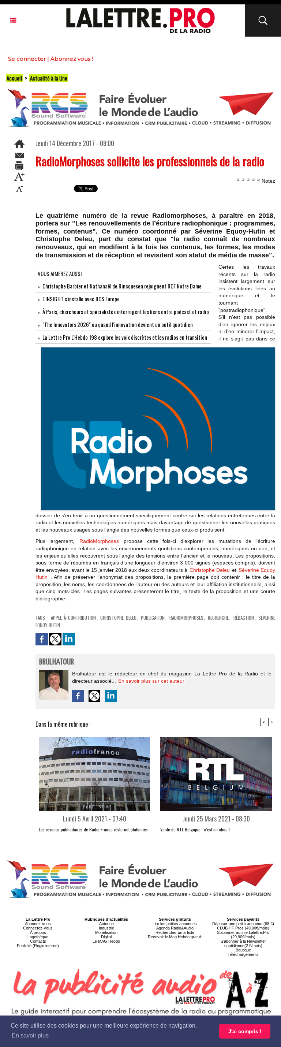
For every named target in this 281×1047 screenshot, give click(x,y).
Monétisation (106, 932)
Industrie (106, 928)
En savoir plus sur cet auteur (151, 681)
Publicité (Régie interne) (38, 945)
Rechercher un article (175, 932)
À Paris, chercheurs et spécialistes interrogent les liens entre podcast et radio (125, 312)
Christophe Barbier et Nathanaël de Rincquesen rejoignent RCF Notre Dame (122, 286)
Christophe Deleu (210, 570)
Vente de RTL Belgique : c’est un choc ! (195, 829)
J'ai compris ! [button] (245, 1031)
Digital (106, 937)
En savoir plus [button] (30, 1035)
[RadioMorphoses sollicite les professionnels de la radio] (158, 349)
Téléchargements (243, 954)
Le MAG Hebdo (106, 941)
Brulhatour (56, 662)
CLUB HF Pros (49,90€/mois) (243, 928)
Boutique (243, 950)
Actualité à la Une (48, 78)
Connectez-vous (38, 928)
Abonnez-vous (38, 923)
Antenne (106, 923)
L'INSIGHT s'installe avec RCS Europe (81, 299)
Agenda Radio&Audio (175, 928)
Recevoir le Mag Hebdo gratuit (175, 937)
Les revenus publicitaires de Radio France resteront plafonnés (93, 829)
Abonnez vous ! (71, 58)
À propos (38, 932)
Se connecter (27, 58)
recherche (218, 617)
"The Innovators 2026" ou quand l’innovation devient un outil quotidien (117, 324)
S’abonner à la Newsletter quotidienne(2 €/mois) (243, 943)
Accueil (14, 78)
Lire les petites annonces (175, 923)
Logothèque (37, 937)
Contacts (38, 941)
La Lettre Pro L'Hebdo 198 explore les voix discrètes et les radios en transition (124, 337)
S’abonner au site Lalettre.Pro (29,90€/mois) (243, 934)
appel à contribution (73, 617)
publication (153, 617)
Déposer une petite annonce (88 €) (243, 923)
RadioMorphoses (99, 541)
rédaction (243, 617)
